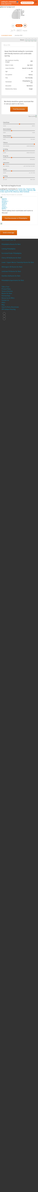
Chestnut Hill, (30, 189)
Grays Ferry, (23, 190)
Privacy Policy (6, 289)
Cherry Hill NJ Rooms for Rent (11, 258)
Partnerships (6, 296)
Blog (3, 305)
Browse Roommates (27, 3)
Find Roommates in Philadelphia (16, 218)
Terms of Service (7, 291)
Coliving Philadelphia (8, 249)
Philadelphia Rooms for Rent (11, 244)
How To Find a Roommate (10, 307)
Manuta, (30, 190)
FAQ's (3, 302)
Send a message (8, 233)
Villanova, (16, 192)
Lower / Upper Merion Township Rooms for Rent (18, 262)
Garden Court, (14, 190)
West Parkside (24, 192)
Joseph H (4, 207)
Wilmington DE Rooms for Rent (12, 267)
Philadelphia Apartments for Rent (13, 280)
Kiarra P (4, 200)
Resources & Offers (8, 298)
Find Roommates (19, 109)
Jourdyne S (5, 201)
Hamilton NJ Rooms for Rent (11, 276)
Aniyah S (4, 202)
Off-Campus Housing (8, 309)
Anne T (4, 205)
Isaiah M (4, 204)
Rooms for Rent (7, 293)
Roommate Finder (7, 35)
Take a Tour (5, 287)
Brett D (4, 209)
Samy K (4, 206)
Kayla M (4, 198)
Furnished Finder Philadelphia (11, 253)
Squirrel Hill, (9, 192)
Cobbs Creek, (4, 190)
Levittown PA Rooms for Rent (11, 271)
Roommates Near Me (9, 240)
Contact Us (5, 300)
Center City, (22, 189)
